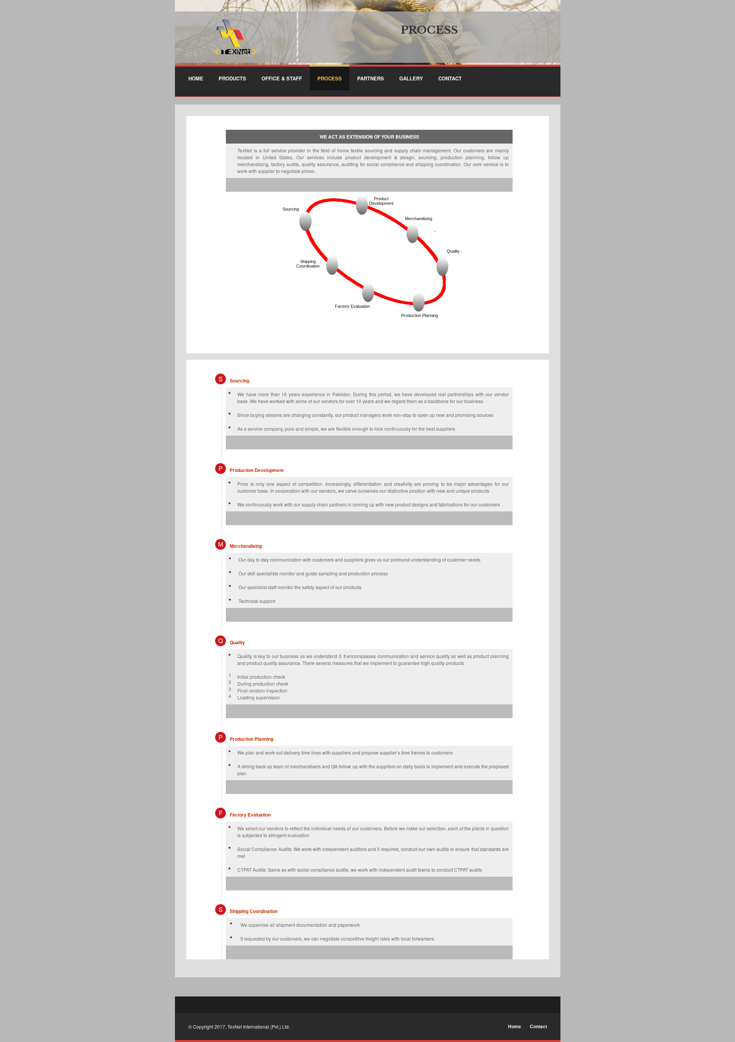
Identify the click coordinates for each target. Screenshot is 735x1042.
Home (514, 1026)
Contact (538, 1026)
